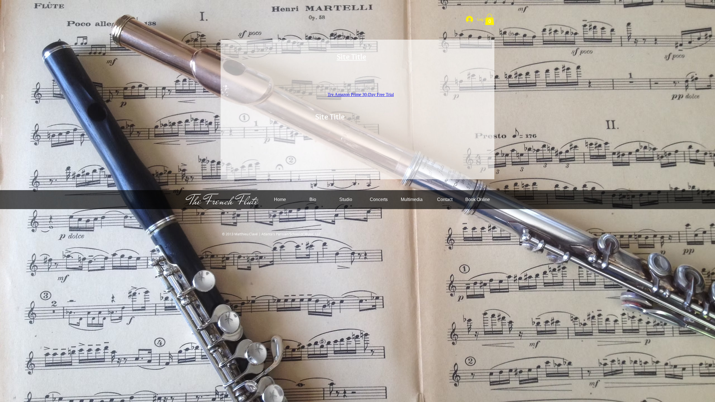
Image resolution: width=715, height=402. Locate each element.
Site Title (351, 56)
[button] (489, 19)
